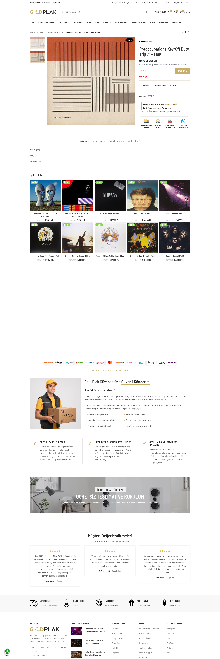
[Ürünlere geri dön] (185, 32)
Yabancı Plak (51, 32)
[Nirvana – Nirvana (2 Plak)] (110, 195)
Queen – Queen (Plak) (174, 213)
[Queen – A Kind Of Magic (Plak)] (142, 237)
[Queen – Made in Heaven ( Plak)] (77, 237)
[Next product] (188, 32)
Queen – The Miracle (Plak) (142, 213)
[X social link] (116, 2)
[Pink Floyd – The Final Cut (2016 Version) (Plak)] (77, 195)
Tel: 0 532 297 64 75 (39, 655)
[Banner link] (110, 495)
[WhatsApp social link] (131, 2)
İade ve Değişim (145, 652)
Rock (61, 32)
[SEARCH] (147, 12)
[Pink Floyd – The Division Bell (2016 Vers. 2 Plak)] (45, 195)
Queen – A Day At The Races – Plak (45, 256)
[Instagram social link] (119, 2)
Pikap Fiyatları (117, 638)
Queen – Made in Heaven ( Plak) (77, 256)
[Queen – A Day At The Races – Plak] (45, 237)
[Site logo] (43, 12)
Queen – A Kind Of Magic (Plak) (142, 256)
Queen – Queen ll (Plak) (175, 256)
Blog (168, 652)
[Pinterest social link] (127, 2)
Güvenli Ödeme (145, 638)
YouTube (170, 643)
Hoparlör (115, 652)
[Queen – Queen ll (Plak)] (174, 237)
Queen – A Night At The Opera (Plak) (110, 256)
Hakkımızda (143, 657)
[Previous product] (182, 32)
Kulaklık (115, 648)
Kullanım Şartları (145, 643)
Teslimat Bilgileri (145, 648)
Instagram (171, 628)
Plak (42, 32)
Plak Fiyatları (117, 633)
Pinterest (170, 648)
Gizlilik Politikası (145, 633)
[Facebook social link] (112, 2)
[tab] (84, 140)
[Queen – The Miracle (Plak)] (142, 195)
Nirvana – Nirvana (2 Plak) (110, 213)
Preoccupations (145, 41)
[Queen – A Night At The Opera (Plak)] (110, 237)
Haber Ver (182, 70)
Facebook (171, 633)
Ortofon (115, 628)
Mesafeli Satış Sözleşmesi (149, 628)
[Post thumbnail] (76, 631)
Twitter (169, 638)
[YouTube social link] (124, 2)
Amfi (114, 657)
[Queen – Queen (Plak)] (174, 195)
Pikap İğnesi (116, 643)
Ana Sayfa (34, 32)
